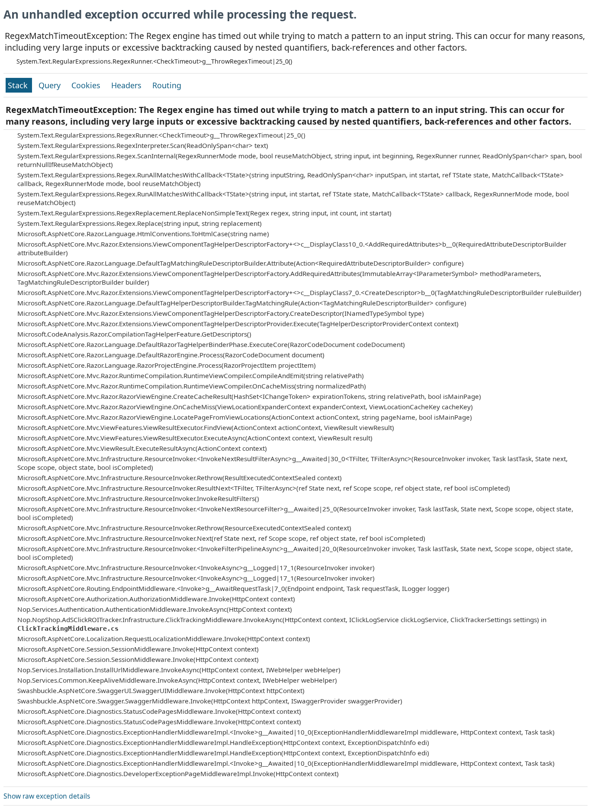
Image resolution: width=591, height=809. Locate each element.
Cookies (87, 85)
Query (51, 85)
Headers (127, 85)
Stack (19, 85)
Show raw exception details (46, 796)
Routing (166, 85)
